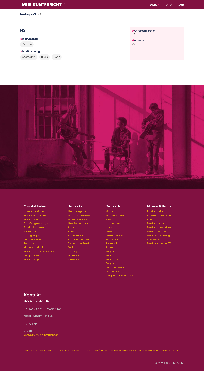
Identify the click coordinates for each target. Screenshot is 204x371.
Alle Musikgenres (77, 211)
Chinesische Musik (78, 243)
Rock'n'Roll (112, 259)
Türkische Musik (115, 267)
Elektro (71, 247)
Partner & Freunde (149, 350)
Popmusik (112, 243)
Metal (109, 231)
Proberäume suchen (159, 215)
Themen (167, 4)
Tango (110, 263)
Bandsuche (154, 219)
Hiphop (110, 211)
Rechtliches (154, 239)
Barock (71, 227)
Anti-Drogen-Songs (36, 223)
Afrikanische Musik (78, 215)
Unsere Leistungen (81, 350)
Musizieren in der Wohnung (163, 243)
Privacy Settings (171, 350)
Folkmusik (73, 259)
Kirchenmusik (114, 223)
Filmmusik (73, 255)
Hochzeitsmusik (115, 215)
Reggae (110, 251)
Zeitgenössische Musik (119, 275)
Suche (153, 4)
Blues (70, 231)
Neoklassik (112, 239)
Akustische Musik (77, 223)
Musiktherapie (32, 259)
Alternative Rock (77, 219)
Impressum (45, 350)
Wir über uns (101, 350)
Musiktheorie (31, 219)
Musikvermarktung (158, 235)
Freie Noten (31, 231)
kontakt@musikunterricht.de (41, 335)
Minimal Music (114, 235)
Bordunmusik (75, 235)
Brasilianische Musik (79, 239)
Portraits (29, 243)
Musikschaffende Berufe (39, 251)
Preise (34, 350)
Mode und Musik (34, 247)
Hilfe (26, 350)
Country (72, 251)
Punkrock (111, 247)
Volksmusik (112, 271)
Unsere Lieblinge (34, 211)
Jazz (108, 219)
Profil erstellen (155, 211)
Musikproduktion (157, 231)
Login (180, 4)
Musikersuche (155, 223)
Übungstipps (31, 235)
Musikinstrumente (35, 215)
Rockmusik (112, 255)
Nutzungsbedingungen (123, 350)
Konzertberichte (33, 239)
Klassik (110, 227)
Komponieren (32, 255)
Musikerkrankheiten (159, 227)
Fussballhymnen (34, 227)
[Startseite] (45, 4)
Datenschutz (62, 350)
